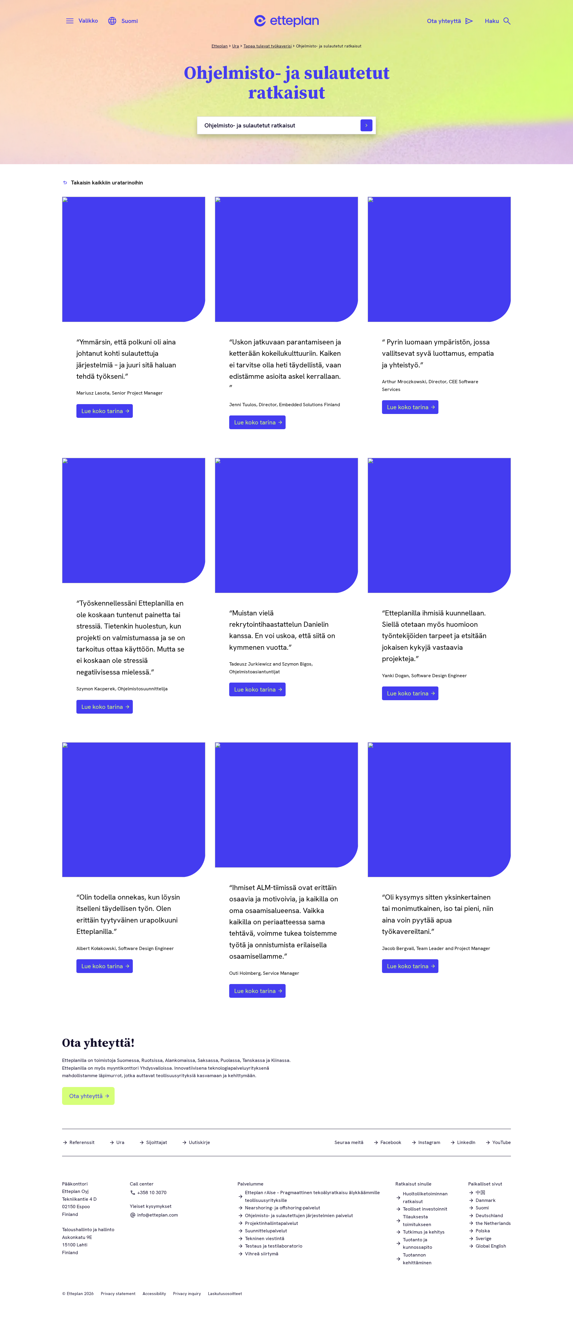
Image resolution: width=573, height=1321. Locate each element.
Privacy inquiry (187, 1293)
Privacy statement (118, 1293)
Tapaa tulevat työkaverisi (268, 46)
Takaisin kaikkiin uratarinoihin (107, 182)
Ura (235, 46)
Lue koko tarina (102, 411)
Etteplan (220, 46)
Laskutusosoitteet (225, 1293)
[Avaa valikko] (70, 21)
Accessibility (154, 1293)
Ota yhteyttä (86, 1096)
